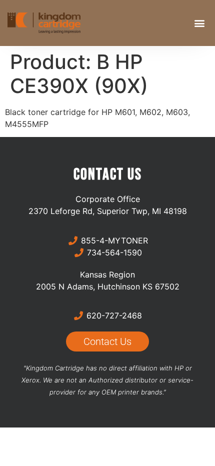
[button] (199, 23)
